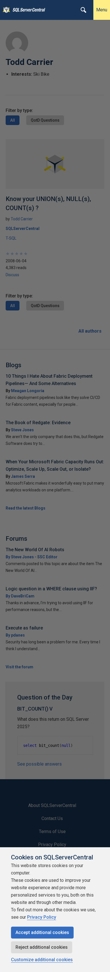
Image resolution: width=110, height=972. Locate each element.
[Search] (83, 10)
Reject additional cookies (42, 947)
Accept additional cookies (42, 932)
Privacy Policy (41, 917)
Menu (101, 9)
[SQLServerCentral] (5, 10)
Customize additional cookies (42, 959)
